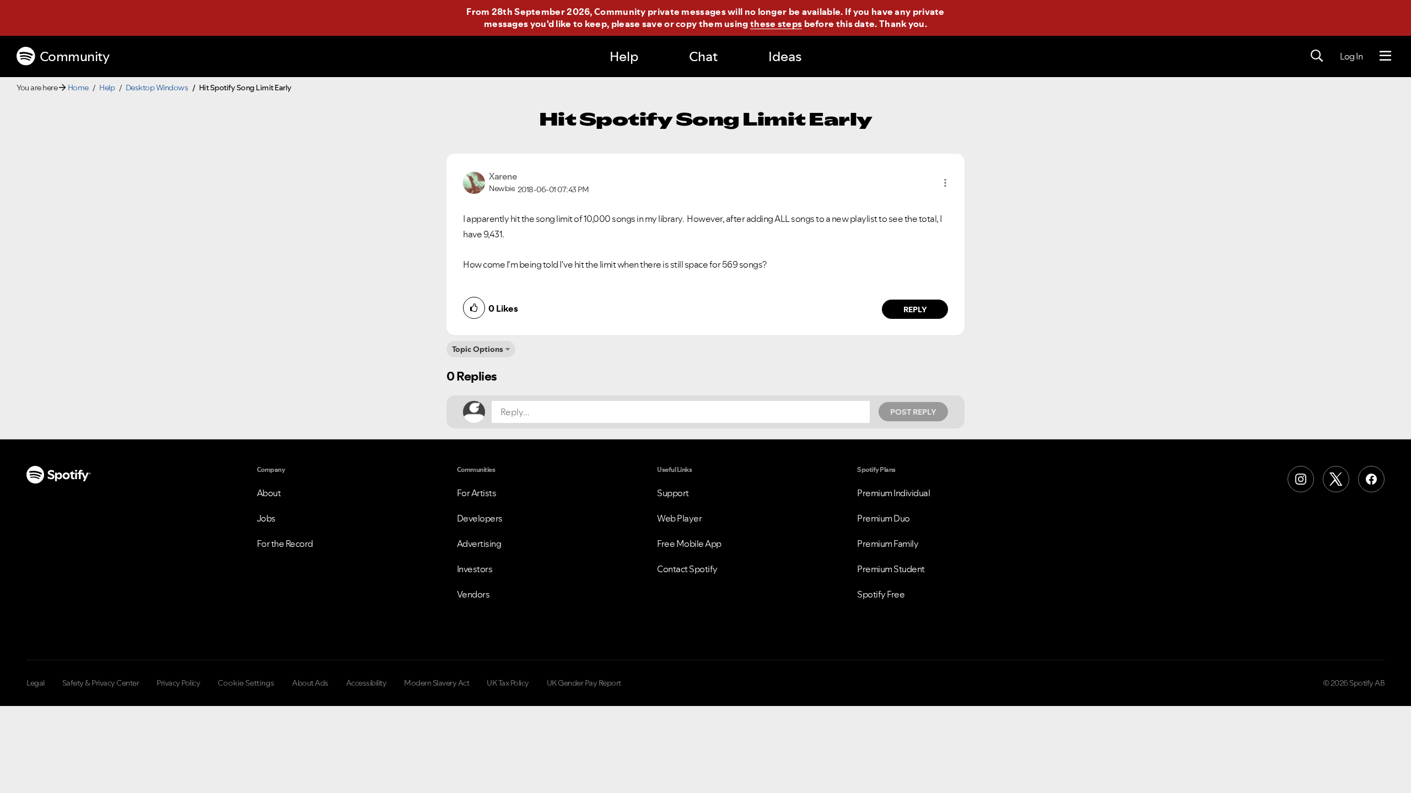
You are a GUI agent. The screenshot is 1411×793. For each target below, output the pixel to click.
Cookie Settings (246, 683)
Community (75, 56)
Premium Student (891, 569)
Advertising (479, 543)
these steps (776, 24)
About (269, 493)
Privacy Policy (178, 683)
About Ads (310, 683)
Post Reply (913, 411)
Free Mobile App (689, 543)
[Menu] (1385, 56)
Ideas (784, 56)
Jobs (266, 518)
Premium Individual (893, 493)
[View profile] (474, 182)
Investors (475, 569)
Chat (703, 56)
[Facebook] (1371, 479)
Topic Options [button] (477, 349)
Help (624, 56)
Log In (1351, 56)
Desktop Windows (157, 87)
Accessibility (366, 683)
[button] (945, 183)
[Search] (1316, 56)
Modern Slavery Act (436, 683)
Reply (915, 309)
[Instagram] (1301, 479)
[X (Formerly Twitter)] (1336, 479)
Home (78, 87)
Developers (480, 518)
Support (673, 493)
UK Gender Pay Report (584, 683)
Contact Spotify (687, 569)
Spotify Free (880, 594)
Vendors (473, 594)
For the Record (285, 543)
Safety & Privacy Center (100, 683)
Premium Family (887, 543)
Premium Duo (883, 518)
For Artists (477, 493)
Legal (35, 683)
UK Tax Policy (508, 683)
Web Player (679, 518)
